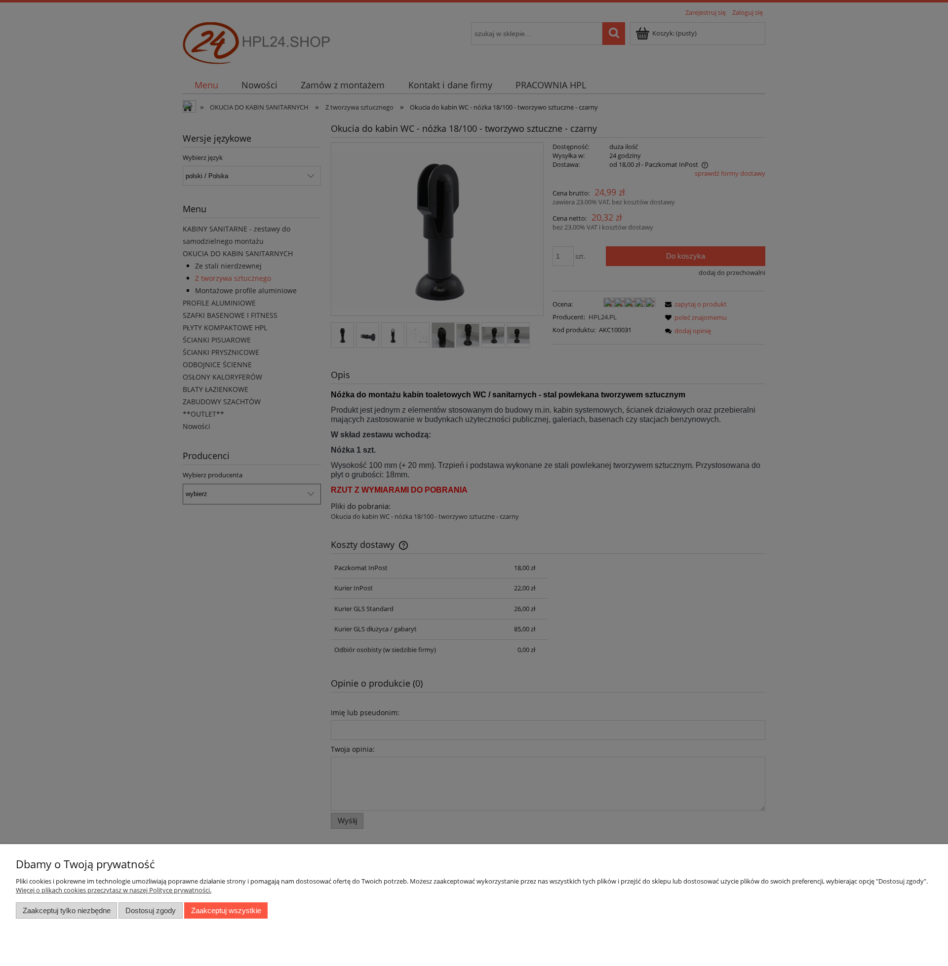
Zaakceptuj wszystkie (226, 910)
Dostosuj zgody (150, 910)
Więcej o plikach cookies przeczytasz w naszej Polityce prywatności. (113, 890)
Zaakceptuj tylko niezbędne (67, 910)
